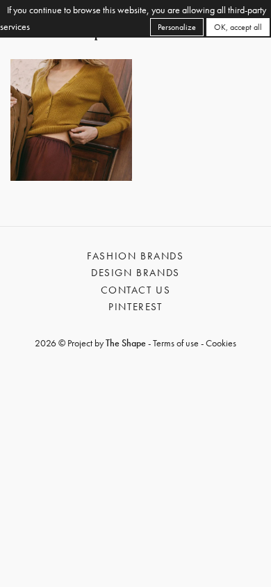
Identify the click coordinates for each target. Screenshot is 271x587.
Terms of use (176, 343)
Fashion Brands (135, 256)
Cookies (221, 343)
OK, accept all (238, 27)
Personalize (177, 27)
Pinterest (135, 307)
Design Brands (135, 273)
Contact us (136, 290)
